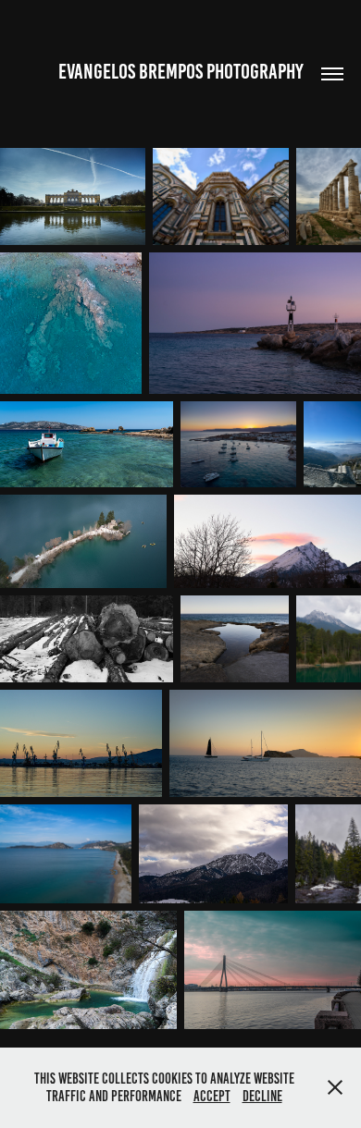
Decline (262, 1096)
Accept (211, 1096)
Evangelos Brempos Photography (181, 71)
